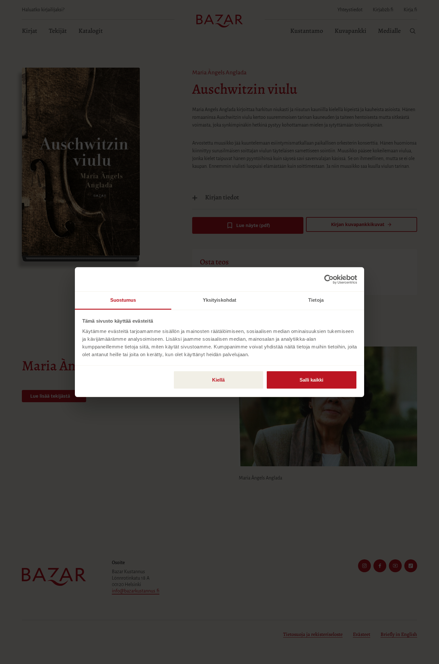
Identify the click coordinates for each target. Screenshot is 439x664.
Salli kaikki (311, 380)
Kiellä (218, 380)
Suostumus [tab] (123, 300)
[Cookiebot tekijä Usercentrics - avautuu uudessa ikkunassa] (329, 279)
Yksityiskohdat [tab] (219, 300)
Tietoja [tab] (316, 300)
